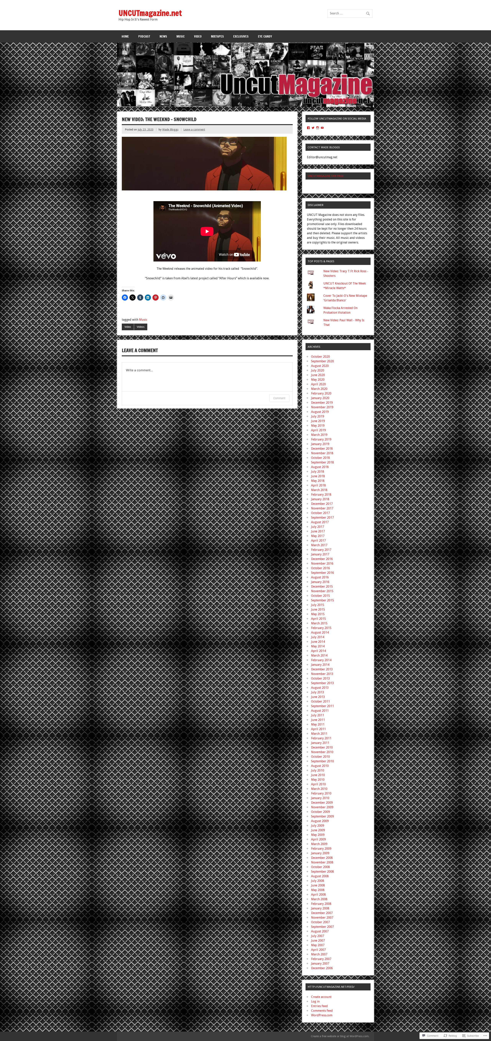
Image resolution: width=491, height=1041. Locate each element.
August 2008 (320, 876)
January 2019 (320, 444)
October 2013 (320, 678)
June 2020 (318, 375)
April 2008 (318, 894)
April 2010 (318, 784)
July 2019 (317, 416)
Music (180, 36)
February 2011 (321, 738)
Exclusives (241, 36)
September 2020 (322, 361)
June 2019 (318, 421)
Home (125, 36)
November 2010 (322, 752)
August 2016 (320, 577)
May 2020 (318, 379)
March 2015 (319, 623)
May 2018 (318, 481)
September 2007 (322, 927)
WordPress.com (321, 1015)
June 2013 (318, 697)
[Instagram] (317, 127)
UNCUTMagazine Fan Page (326, 175)
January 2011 (320, 743)
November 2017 (322, 508)
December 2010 (322, 747)
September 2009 (322, 816)
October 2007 (320, 922)
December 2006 (322, 968)
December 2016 (322, 559)
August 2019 (320, 412)
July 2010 (317, 770)
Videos (140, 326)
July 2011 (317, 715)
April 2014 (318, 651)
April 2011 (318, 729)
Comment (279, 398)
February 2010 (321, 793)
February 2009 (321, 848)
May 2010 (318, 779)
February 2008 (321, 904)
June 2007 (318, 940)
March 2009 (319, 844)
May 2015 (318, 614)
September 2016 (322, 573)
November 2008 (322, 862)
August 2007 (320, 931)
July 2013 (317, 692)
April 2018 (318, 485)
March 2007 (319, 954)
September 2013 (322, 683)
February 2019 (321, 439)
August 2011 (320, 710)
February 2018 (321, 494)
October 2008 (320, 867)
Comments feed (322, 1010)
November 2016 (322, 563)
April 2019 (318, 430)
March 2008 (319, 899)
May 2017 (318, 536)
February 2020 (321, 393)
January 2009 (320, 853)
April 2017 (318, 540)
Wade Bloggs (170, 129)
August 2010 (320, 766)
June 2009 (318, 830)
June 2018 (318, 476)
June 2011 (318, 720)
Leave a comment (194, 129)
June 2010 (318, 775)
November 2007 (322, 917)
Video (198, 36)
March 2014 (319, 655)
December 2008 (322, 858)
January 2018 (320, 499)
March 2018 (319, 490)
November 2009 (322, 807)
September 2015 (322, 600)
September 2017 (322, 517)
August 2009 (320, 821)
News (163, 36)
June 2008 (318, 885)
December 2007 (322, 913)
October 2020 (320, 356)
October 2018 (320, 458)
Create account (321, 997)
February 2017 (321, 550)
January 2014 (320, 664)
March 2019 (319, 435)
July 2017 (317, 527)
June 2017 (318, 531)
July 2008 (317, 881)
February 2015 (321, 628)
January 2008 (320, 908)
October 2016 (320, 568)
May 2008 (318, 890)
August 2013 (320, 687)
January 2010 (320, 798)
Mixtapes (217, 36)
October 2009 (320, 812)
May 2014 (318, 646)
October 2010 (320, 756)
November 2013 (322, 674)
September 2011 (322, 706)
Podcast (144, 36)
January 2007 (320, 963)
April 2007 (318, 950)
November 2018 (322, 453)
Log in (315, 1001)
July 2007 (317, 936)
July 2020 (317, 370)
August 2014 (320, 632)
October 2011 (320, 701)
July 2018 (317, 471)
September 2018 (322, 462)
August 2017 (320, 522)
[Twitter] (313, 127)
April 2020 (318, 384)
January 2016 (320, 582)
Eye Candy (265, 36)
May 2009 (318, 835)
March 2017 (319, 545)
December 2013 (322, 669)
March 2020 (319, 389)
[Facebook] (308, 127)
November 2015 (322, 591)
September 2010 (322, 761)
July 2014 (317, 637)
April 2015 (318, 619)
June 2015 (318, 609)
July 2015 (317, 605)
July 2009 (317, 825)
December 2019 (322, 402)
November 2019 (322, 407)
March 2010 (319, 789)
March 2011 (319, 733)
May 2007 (318, 945)
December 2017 (322, 504)
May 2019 (318, 425)
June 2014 (318, 641)
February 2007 (321, 959)
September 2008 (322, 871)
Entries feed (319, 1006)
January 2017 (320, 554)
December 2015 (322, 586)
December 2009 (322, 802)
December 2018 (322, 448)
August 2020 (320, 366)
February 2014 (321, 660)
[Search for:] (350, 13)
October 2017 (320, 513)
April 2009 (318, 839)
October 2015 (320, 596)
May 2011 (318, 724)
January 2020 (320, 398)
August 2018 (320, 467)
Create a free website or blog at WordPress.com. (340, 1036)
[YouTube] (322, 127)
